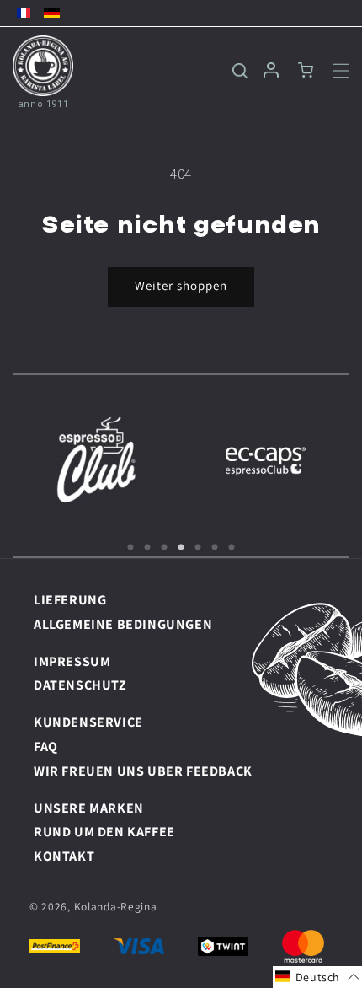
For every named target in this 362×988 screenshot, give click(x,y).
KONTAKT (64, 856)
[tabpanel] (97, 459)
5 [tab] (197, 548)
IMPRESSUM (72, 661)
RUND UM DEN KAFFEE (104, 831)
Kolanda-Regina (115, 906)
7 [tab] (231, 548)
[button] (330, 70)
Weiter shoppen (181, 285)
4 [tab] (181, 548)
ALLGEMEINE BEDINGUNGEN (123, 624)
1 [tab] (130, 548)
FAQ (46, 746)
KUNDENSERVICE (88, 722)
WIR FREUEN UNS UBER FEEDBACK (143, 771)
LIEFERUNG (70, 600)
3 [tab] (164, 548)
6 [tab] (214, 548)
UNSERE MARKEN (89, 808)
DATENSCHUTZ (80, 685)
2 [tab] (147, 548)
